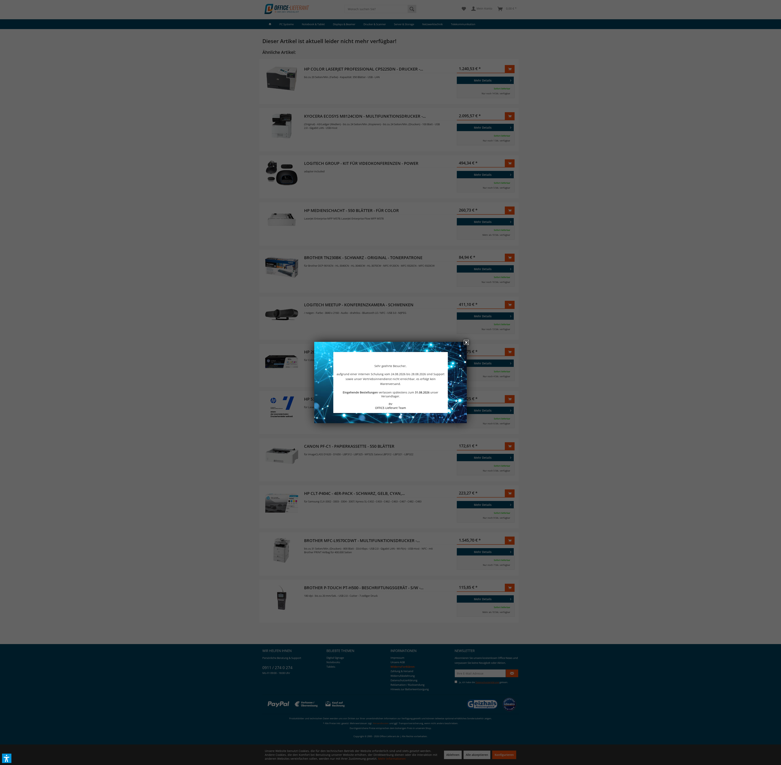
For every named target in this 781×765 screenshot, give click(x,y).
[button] (6, 758)
